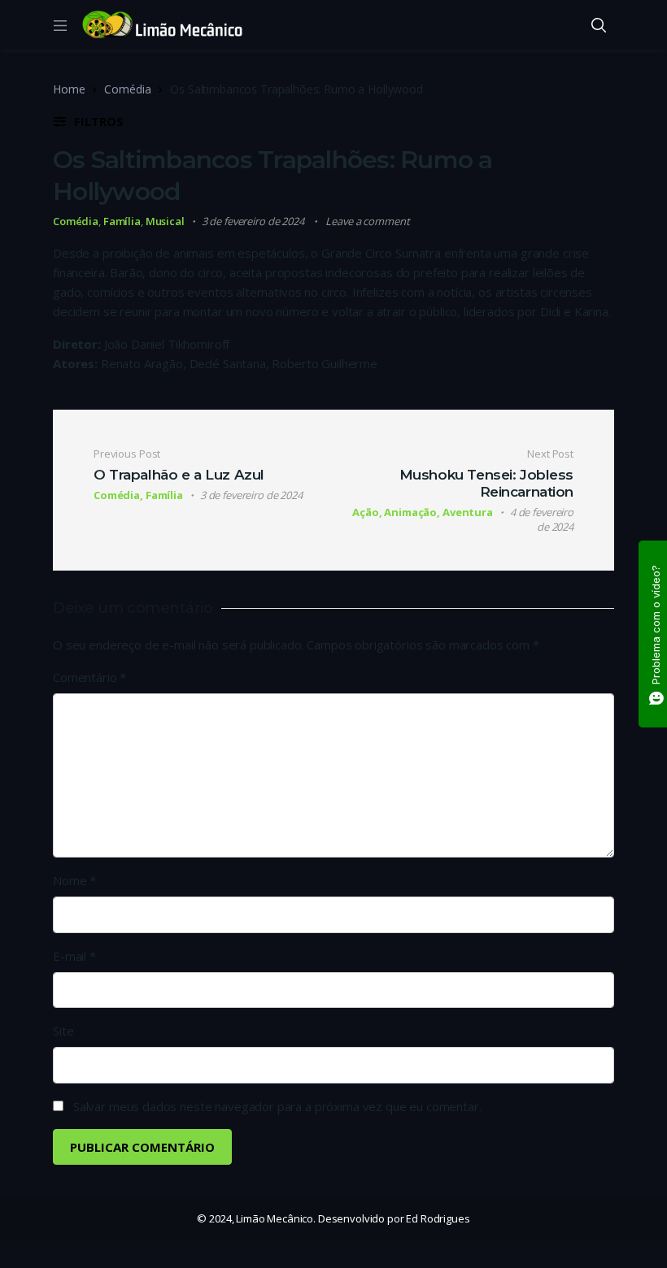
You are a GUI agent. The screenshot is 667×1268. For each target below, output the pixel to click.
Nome (74, 880)
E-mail (74, 956)
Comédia (127, 89)
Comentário (89, 677)
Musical (165, 221)
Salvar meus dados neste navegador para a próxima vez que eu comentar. (277, 1106)
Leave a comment (367, 221)
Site (63, 1031)
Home (69, 89)
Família (122, 221)
